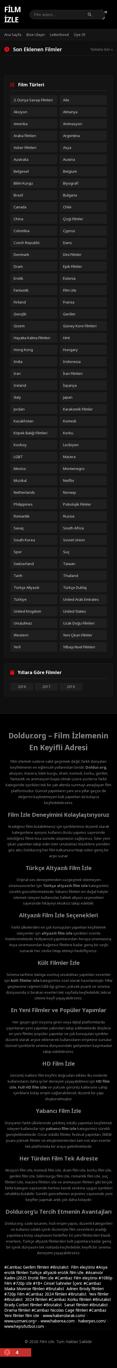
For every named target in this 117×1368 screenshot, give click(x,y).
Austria (69, 159)
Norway (69, 492)
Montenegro (74, 468)
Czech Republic (27, 242)
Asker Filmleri (25, 147)
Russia (68, 516)
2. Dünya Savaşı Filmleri (33, 99)
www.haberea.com (58, 1321)
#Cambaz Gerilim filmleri (27, 1267)
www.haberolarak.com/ (64, 1315)
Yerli (17, 646)
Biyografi (70, 183)
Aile (66, 99)
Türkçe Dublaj (75, 587)
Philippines (23, 504)
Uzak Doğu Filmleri (79, 623)
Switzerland (24, 563)
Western (21, 635)
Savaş (19, 528)
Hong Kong (23, 349)
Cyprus (69, 230)
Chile (67, 207)
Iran (17, 373)
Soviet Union (74, 539)
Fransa (68, 302)
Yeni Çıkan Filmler (77, 635)
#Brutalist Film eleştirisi (73, 1267)
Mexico (20, 468)
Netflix (68, 480)
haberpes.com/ (92, 1321)
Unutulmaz (23, 623)
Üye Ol (79, 34)
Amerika (21, 123)
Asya (67, 147)
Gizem (19, 325)
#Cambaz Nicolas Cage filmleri (60, 1310)
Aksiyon (20, 111)
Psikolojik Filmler (77, 504)
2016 (22, 686)
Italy (17, 397)
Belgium (70, 171)
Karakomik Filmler (78, 409)
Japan (67, 397)
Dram (18, 266)
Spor (18, 551)
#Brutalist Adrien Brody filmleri (75, 1288)
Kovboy (20, 444)
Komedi (69, 421)
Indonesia (72, 361)
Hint (66, 337)
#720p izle (23, 1283)
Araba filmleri (25, 135)
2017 (46, 686)
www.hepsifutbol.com (24, 1326)
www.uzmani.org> (20, 1321)
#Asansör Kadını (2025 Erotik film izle (53, 1275)
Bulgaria (70, 195)
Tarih (18, 575)
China (18, 218)
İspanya (70, 385)
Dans (67, 242)
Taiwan (69, 563)
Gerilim (69, 314)
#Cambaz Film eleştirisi (77, 1278)
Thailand (70, 575)
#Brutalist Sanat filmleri (66, 1304)
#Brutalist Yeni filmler (88, 1294)
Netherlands (24, 492)
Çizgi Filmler (73, 218)
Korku (68, 432)
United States (74, 611)
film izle (32, 1315)
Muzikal (20, 480)
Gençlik (20, 314)
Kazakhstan (24, 421)
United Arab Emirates (81, 599)
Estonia (69, 278)
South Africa (73, 528)
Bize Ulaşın (35, 34)
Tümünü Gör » (101, 49)
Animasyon (72, 123)
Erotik (18, 278)
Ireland (20, 385)
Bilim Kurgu (23, 183)
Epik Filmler (72, 266)
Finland (20, 302)
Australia (21, 159)
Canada (20, 207)
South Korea (24, 539)
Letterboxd (59, 34)
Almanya (70, 111)
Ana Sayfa (12, 34)
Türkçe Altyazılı (26, 587)
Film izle (12, 14)
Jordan (19, 409)
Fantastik (21, 290)
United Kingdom (27, 611)
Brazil (18, 195)
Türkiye (20, 599)
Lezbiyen (71, 444)
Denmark (21, 254)
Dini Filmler (72, 254)
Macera (69, 456)
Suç (66, 551)
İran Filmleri (73, 373)
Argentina (71, 135)
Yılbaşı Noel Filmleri (79, 646)
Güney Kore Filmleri (80, 325)
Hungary (70, 349)
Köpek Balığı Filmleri (30, 432)
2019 (71, 686)
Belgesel (21, 171)
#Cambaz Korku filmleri (71, 1299)
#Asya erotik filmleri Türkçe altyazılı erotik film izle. (55, 1269)
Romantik (22, 516)
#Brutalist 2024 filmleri (26, 1299)
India (18, 361)
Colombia (22, 230)
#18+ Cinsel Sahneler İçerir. (58, 1283)
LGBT (18, 456)
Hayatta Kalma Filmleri (32, 337)
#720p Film (15, 1294)
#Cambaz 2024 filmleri (47, 1294)
